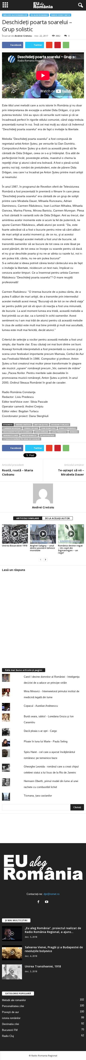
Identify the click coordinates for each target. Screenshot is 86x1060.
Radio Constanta (60, 15)
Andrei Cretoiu (23, 35)
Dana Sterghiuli (67, 428)
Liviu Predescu (59, 432)
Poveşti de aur (10, 1012)
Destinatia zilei (10, 1024)
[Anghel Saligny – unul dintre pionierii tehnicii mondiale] (43, 534)
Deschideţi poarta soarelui (17, 432)
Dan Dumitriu (48, 428)
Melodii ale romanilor (15, 15)
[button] (79, 5)
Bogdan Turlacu (60, 424)
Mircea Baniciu (29, 435)
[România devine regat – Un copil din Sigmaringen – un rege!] (71, 534)
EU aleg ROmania (39, 15)
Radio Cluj (8, 1036)
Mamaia (74, 432)
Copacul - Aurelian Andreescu (41, 705)
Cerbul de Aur (31, 428)
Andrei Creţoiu (23, 424)
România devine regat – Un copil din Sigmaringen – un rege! (70, 549)
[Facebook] (39, 902)
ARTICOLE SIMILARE (27, 518)
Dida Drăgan (41, 432)
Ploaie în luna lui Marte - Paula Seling (45, 741)
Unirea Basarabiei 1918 (14, 545)
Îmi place (75, 827)
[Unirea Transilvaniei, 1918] (12, 971)
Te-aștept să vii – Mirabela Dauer (71, 472)
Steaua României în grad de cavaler (21, 439)
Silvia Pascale (47, 435)
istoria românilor (11, 1018)
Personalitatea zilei (13, 1006)
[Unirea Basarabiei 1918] (15, 534)
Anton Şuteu (41, 424)
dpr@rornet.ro (51, 894)
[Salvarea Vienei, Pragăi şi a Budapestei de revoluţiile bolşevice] (12, 952)
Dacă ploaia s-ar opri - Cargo (40, 730)
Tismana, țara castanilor (38, 795)
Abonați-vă (74, 839)
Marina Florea (10, 435)
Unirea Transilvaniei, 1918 (43, 966)
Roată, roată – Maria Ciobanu (17, 472)
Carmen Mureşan (12, 428)
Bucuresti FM (10, 1030)
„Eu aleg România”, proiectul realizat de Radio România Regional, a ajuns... (53, 930)
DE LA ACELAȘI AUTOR (57, 518)
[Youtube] (47, 902)
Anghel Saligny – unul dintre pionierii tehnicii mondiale (42, 548)
